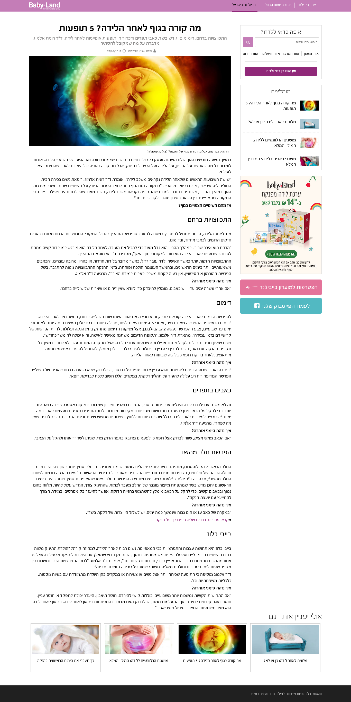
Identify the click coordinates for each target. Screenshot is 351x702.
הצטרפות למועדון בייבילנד (289, 287)
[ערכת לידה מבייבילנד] (281, 225)
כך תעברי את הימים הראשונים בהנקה (65, 661)
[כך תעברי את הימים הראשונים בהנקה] (65, 653)
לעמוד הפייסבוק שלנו (286, 306)
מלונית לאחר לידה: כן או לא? (272, 121)
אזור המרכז (291, 54)
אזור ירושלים (271, 54)
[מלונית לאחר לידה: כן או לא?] (285, 653)
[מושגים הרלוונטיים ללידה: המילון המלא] (139, 653)
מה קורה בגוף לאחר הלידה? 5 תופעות (212, 661)
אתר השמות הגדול (278, 5)
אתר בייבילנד (307, 5)
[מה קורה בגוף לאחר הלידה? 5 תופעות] (212, 653)
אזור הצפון (311, 54)
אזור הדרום (250, 54)
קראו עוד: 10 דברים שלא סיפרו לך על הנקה (192, 519)
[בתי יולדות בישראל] (44, 10)
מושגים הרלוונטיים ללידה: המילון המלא (138, 661)
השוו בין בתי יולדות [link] (278, 71)
